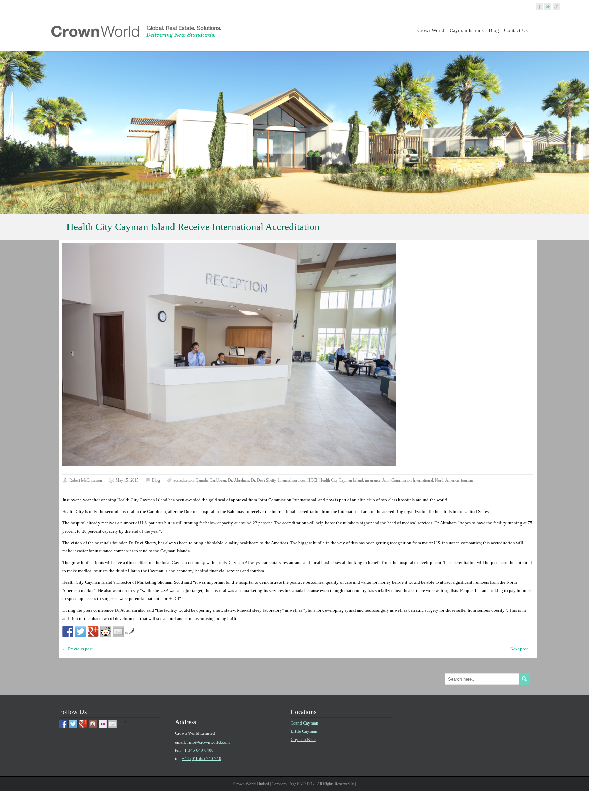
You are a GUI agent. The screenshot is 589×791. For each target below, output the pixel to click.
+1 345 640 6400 (198, 750)
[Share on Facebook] (67, 631)
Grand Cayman (304, 723)
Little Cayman (304, 731)
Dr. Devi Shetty (263, 480)
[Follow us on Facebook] (63, 724)
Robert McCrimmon (85, 480)
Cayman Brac (303, 739)
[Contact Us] (112, 724)
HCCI (312, 480)
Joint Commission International (407, 480)
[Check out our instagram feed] (93, 724)
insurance (372, 480)
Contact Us (516, 30)
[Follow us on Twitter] (73, 724)
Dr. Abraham (238, 480)
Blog (494, 30)
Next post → (521, 648)
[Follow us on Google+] (83, 724)
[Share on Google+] (93, 631)
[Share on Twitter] (80, 631)
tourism (467, 480)
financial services (291, 480)
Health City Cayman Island (341, 480)
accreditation (183, 480)
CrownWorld (430, 30)
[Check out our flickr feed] (103, 724)
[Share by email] (118, 631)
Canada (202, 480)
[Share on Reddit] (105, 631)
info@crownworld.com (208, 742)
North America (447, 480)
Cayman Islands (467, 30)
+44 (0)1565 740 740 (201, 758)
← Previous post (77, 648)
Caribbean (218, 480)
